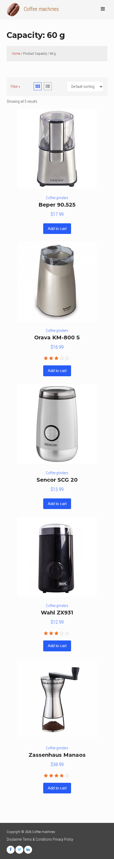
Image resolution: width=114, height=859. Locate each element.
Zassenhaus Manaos (57, 755)
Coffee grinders (57, 198)
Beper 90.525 (57, 205)
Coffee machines (41, 9)
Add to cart (57, 228)
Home (16, 53)
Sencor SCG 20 (57, 480)
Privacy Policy (63, 839)
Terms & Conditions (37, 839)
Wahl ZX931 (57, 612)
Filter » (15, 86)
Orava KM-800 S (57, 337)
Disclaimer (14, 839)
